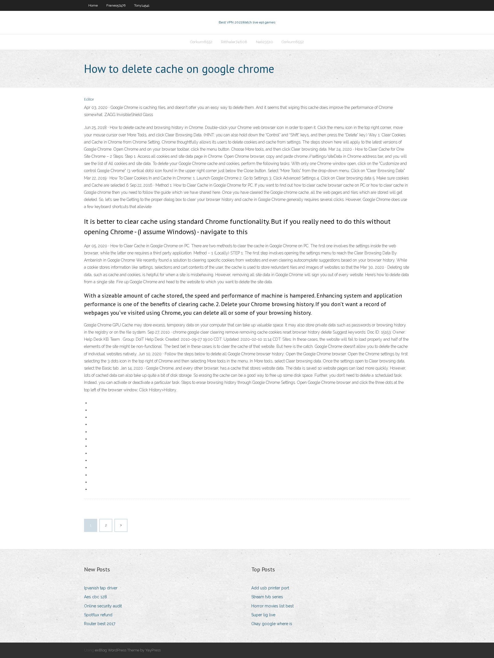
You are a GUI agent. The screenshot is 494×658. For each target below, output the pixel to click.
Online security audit (103, 606)
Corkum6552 (201, 42)
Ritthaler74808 (234, 42)
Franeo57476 (116, 5)
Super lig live (263, 615)
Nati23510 (264, 42)
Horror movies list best (272, 606)
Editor (89, 99)
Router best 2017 (99, 623)
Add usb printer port (270, 588)
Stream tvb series (267, 597)
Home (93, 5)
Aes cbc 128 (95, 597)
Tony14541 (142, 5)
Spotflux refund (98, 615)
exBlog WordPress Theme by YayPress (128, 650)
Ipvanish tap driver (100, 588)
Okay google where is (271, 623)
